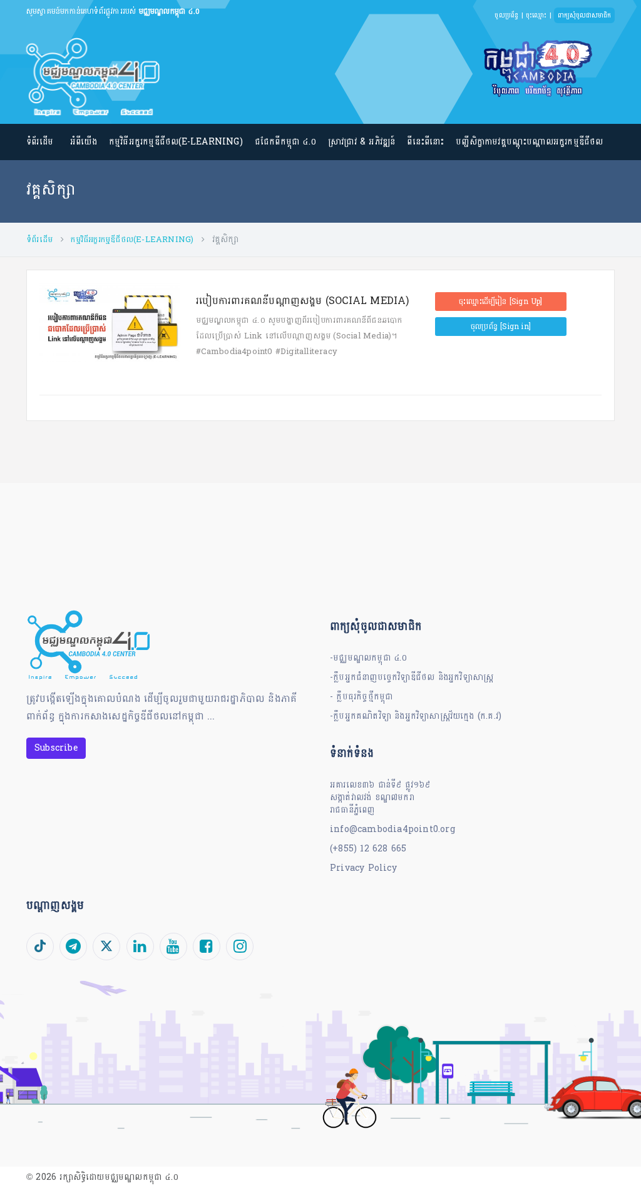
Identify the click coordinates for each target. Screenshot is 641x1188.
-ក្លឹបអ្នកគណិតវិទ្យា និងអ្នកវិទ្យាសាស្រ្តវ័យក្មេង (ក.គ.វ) (415, 716)
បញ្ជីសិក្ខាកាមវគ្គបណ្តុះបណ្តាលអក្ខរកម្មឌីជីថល (529, 142)
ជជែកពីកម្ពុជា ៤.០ (285, 142)
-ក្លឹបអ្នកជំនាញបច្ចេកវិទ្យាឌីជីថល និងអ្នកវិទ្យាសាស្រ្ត (411, 677)
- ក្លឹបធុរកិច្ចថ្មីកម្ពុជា (361, 696)
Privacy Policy (363, 868)
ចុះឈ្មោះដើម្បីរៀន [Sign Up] (500, 301)
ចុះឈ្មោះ (536, 15)
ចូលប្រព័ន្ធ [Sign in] (501, 326)
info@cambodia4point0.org (392, 829)
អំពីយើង (83, 142)
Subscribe (56, 748)
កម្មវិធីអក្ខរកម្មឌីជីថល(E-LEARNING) (132, 240)
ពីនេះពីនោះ (425, 142)
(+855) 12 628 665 (368, 848)
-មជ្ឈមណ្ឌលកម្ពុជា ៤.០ (369, 658)
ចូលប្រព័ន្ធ (506, 15)
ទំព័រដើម (39, 142)
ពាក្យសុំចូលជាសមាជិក (584, 15)
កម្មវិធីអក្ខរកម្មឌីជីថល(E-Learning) (176, 142)
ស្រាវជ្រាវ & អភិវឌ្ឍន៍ (361, 142)
